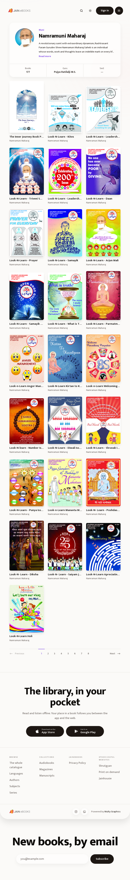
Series (13, 792)
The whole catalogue (15, 765)
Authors (14, 780)
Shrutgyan (105, 765)
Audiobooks (46, 763)
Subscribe (102, 858)
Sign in (105, 10)
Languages (16, 773)
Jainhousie (105, 778)
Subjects (14, 786)
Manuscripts (46, 775)
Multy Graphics (112, 811)
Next (112, 653)
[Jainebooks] (18, 10)
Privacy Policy (77, 763)
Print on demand (109, 772)
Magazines (46, 769)
